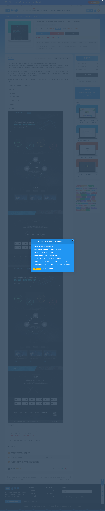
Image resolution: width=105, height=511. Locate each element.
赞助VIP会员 (37, 268)
